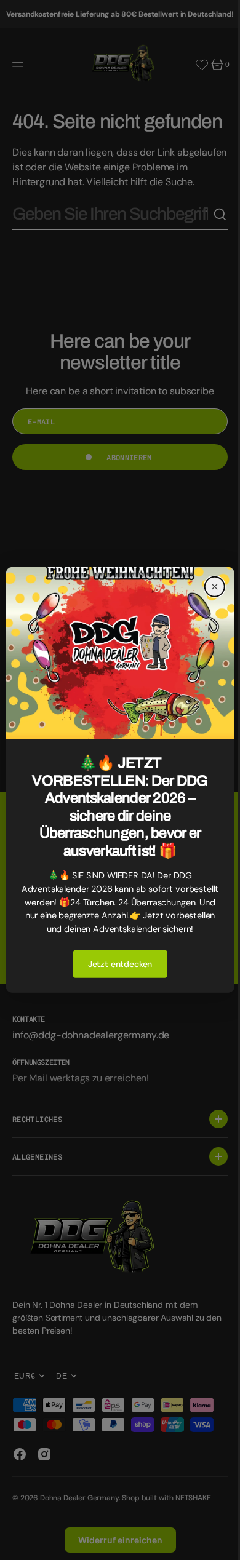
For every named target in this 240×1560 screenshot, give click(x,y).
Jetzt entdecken (115, 970)
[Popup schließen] (205, 580)
